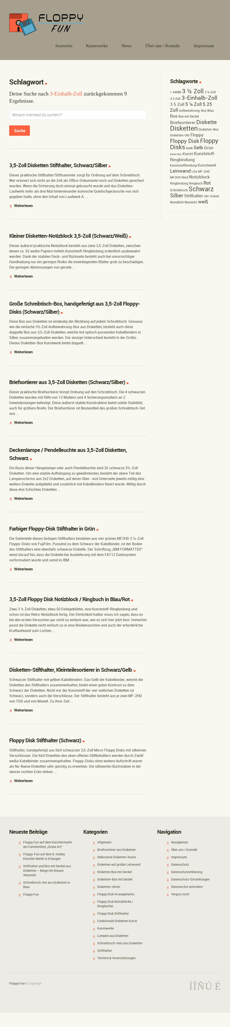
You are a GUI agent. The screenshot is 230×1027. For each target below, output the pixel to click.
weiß (203, 201)
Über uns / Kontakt (162, 45)
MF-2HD (204, 171)
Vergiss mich (180, 894)
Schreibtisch (179, 190)
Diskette (206, 122)
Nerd (184, 177)
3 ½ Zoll (193, 91)
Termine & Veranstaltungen (116, 958)
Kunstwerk (207, 165)
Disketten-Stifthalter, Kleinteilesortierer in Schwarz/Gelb (70, 669)
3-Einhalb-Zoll (199, 97)
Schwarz (201, 188)
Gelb (198, 147)
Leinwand (180, 171)
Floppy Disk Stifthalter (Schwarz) (45, 740)
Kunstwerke (97, 45)
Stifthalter (193, 196)
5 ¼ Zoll (193, 104)
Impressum (204, 45)
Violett (214, 196)
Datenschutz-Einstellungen (190, 879)
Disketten (184, 128)
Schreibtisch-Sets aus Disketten (119, 943)
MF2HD (175, 177)
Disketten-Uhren (108, 887)
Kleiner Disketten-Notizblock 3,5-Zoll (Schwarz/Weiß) (68, 235)
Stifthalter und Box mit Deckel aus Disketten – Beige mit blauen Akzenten (47, 870)
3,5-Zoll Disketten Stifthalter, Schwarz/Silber (58, 165)
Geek (189, 148)
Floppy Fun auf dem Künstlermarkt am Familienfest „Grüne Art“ (47, 844)
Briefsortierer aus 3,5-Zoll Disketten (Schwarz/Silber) (67, 382)
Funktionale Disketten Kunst (117, 921)
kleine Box (176, 154)
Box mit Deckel (188, 116)
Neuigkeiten (179, 842)
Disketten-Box (209, 129)
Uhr (206, 196)
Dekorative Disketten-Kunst (116, 857)
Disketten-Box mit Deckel (115, 879)
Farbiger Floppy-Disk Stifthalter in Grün (52, 528)
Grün (208, 148)
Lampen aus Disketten (112, 936)
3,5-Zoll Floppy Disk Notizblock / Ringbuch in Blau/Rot (69, 599)
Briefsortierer (182, 122)
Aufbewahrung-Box (192, 110)
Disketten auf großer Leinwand (118, 864)
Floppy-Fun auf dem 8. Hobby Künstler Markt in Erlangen (44, 856)
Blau (210, 110)
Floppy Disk (184, 140)
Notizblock (199, 177)
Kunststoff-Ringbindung (193, 156)
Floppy (196, 135)
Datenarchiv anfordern (187, 887)
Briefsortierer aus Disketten (116, 849)
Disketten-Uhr (180, 135)
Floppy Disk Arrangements (115, 894)
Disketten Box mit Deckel (114, 872)
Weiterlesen (23, 205)
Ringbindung (179, 183)
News (127, 45)
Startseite (64, 45)
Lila (194, 171)
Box (173, 116)
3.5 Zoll (177, 104)
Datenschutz (180, 864)
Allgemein (104, 842)
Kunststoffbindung (183, 165)
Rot (207, 183)
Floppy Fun (31, 894)
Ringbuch (196, 183)
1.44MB (175, 92)
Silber (176, 195)
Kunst (188, 153)
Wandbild (177, 202)
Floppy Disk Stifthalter (113, 913)
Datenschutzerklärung (186, 872)
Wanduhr (190, 202)
